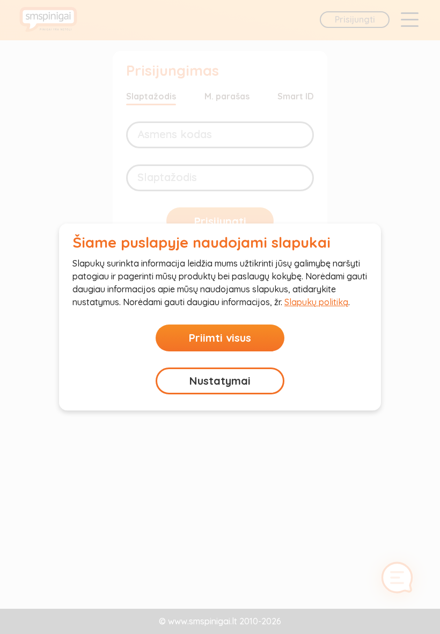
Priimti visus (220, 337)
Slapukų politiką (316, 302)
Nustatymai (220, 380)
